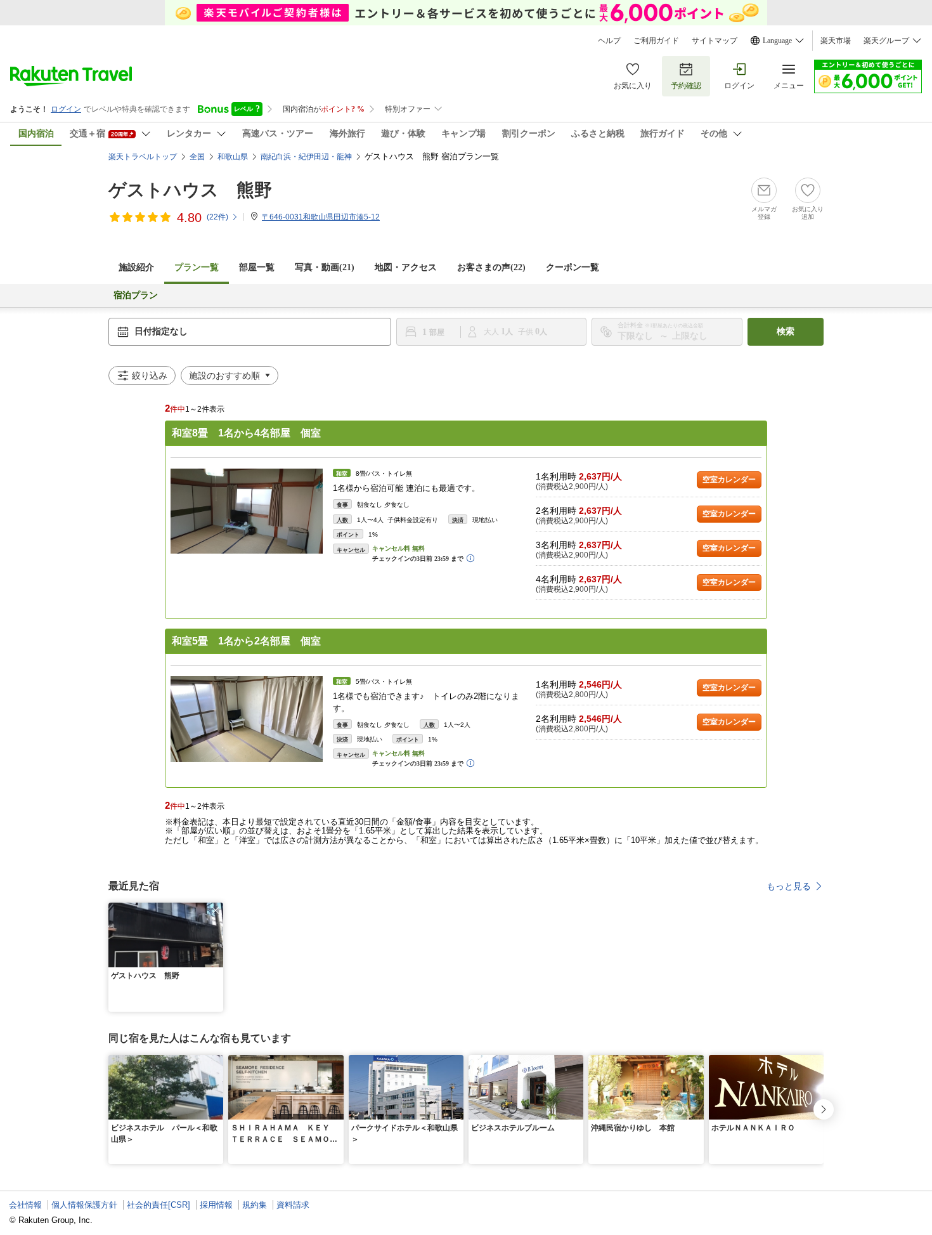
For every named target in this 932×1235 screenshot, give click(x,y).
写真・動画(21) (324, 267)
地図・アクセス (406, 267)
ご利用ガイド (656, 40)
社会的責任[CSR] (158, 1205)
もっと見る (789, 886)
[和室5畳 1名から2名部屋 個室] (247, 719)
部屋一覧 (257, 267)
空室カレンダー (729, 479)
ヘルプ (609, 40)
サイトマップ (714, 40)
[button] (215, 910)
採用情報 (216, 1205)
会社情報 (25, 1205)
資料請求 (292, 1205)
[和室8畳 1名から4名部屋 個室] (247, 511)
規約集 (254, 1205)
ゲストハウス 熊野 (190, 190)
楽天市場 (835, 40)
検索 (785, 331)
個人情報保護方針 (84, 1205)
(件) (217, 217)
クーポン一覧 (572, 267)
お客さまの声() (491, 267)
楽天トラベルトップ (142, 156)
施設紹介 (136, 267)
